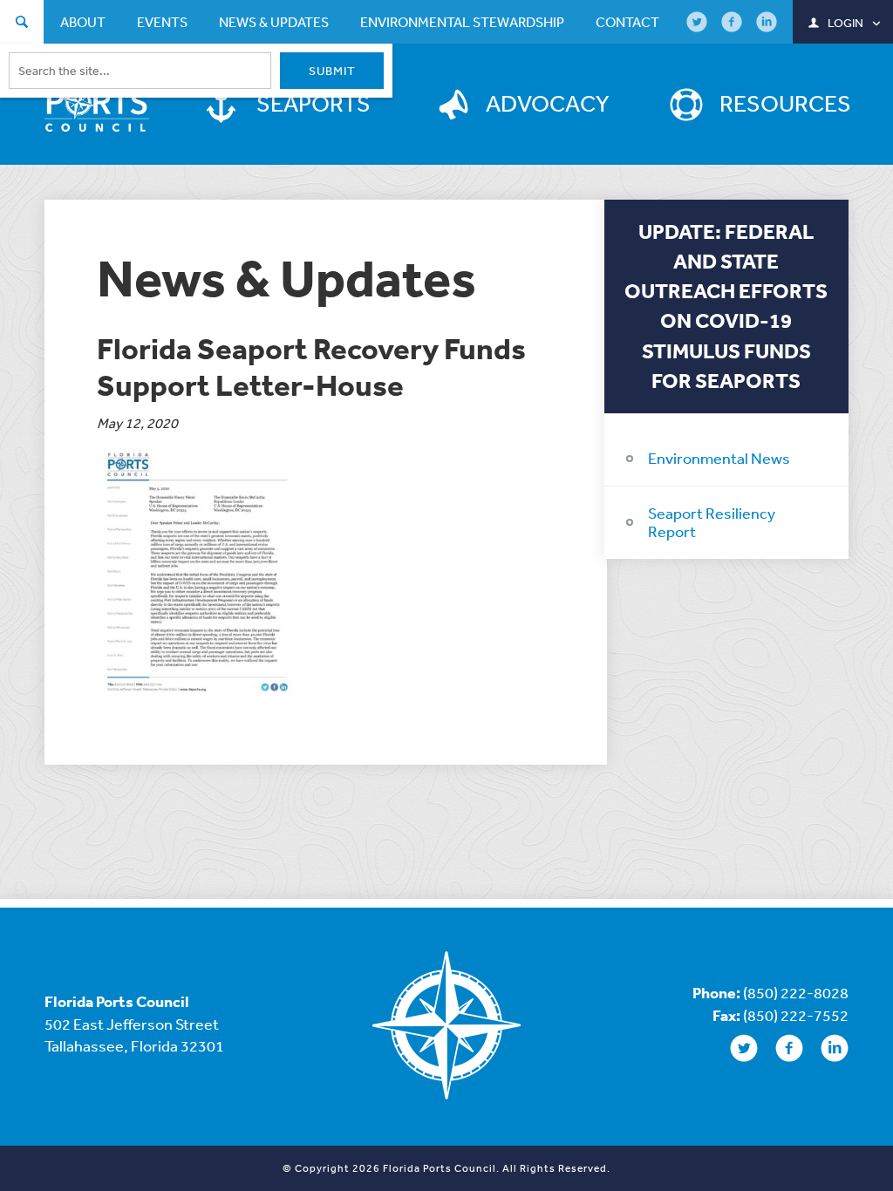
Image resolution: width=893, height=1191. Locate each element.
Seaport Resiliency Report (711, 522)
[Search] (22, 24)
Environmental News (719, 457)
